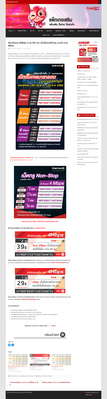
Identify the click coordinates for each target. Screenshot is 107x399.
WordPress (95, 395)
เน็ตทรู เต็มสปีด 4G (94, 31)
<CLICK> (53, 326)
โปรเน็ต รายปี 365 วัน (82, 91)
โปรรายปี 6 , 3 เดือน (60, 31)
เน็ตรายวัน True (81, 74)
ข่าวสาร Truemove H (58, 35)
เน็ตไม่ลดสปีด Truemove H (28, 376)
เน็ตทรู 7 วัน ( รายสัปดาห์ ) (83, 71)
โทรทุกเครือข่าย (81, 31)
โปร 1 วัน (32, 31)
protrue (11, 48)
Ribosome (82, 392)
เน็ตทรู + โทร (46, 35)
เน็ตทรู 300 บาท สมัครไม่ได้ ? (37, 366)
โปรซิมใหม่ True (22, 31)
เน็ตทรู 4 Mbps (48, 376)
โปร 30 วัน (49, 31)
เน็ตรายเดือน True (81, 94)
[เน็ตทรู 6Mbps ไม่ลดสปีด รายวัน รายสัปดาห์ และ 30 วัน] (18, 359)
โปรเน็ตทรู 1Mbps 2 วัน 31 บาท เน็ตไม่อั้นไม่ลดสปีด (56, 382)
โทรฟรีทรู (71, 31)
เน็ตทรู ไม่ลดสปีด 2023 (57, 366)
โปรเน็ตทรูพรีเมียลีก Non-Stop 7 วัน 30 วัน (87, 119)
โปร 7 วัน (40, 31)
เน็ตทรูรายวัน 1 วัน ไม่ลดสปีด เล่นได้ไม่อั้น (87, 82)
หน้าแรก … (11, 31)
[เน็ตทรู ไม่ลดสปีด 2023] (61, 359)
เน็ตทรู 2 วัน (40, 376)
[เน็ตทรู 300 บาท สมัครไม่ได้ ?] (40, 359)
